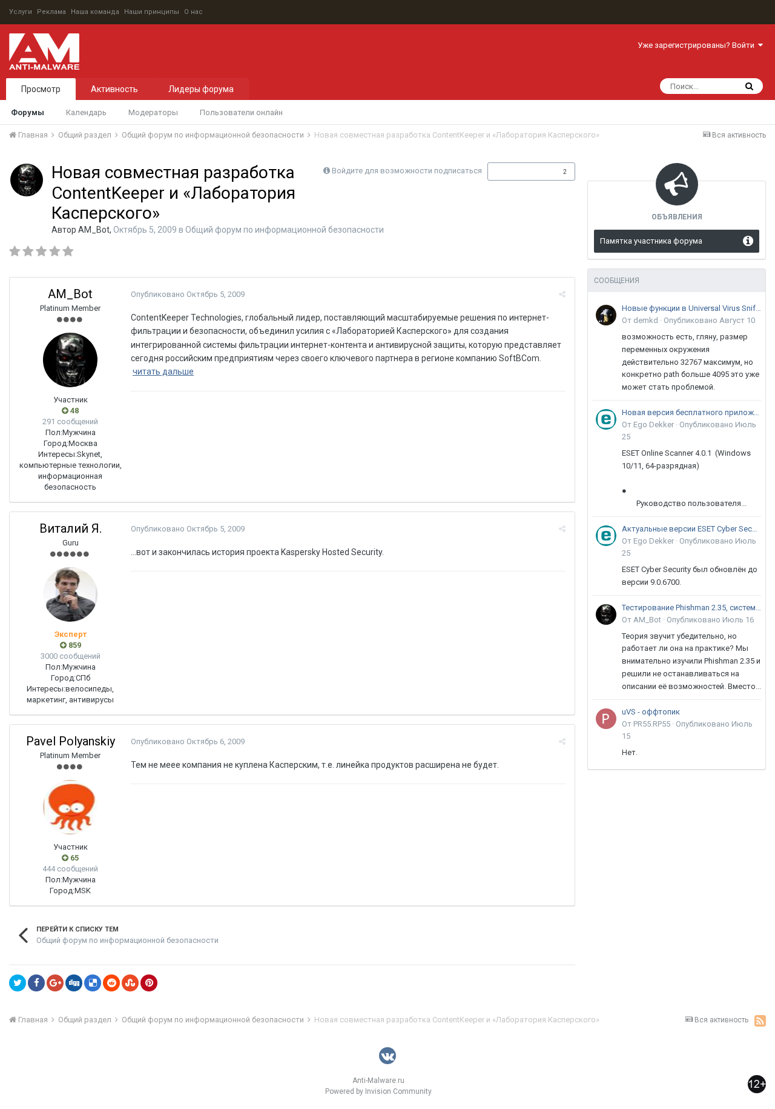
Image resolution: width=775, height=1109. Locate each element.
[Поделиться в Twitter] (17, 982)
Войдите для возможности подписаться (407, 170)
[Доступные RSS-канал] (760, 1020)
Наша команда (95, 12)
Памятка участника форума (651, 240)
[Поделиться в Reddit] (111, 982)
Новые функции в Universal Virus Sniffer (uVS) (691, 308)
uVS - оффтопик (651, 711)
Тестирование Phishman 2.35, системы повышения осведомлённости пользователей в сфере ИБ (691, 607)
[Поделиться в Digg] (73, 982)
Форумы (27, 112)
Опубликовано (188, 294)
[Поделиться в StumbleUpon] (130, 982)
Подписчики (518, 171)
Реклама (51, 12)
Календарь (86, 112)
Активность (114, 89)
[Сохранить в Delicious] (92, 982)
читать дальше (163, 371)
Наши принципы (151, 12)
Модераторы (153, 112)
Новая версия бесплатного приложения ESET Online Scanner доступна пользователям (691, 412)
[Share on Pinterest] (148, 982)
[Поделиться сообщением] (562, 294)
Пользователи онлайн (241, 112)
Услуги (20, 12)
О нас (193, 12)
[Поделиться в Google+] (55, 982)
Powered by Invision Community (378, 1091)
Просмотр (41, 89)
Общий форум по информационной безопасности (284, 230)
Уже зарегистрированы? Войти (698, 45)
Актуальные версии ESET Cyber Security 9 (691, 528)
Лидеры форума (201, 89)
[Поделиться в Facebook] (36, 982)
